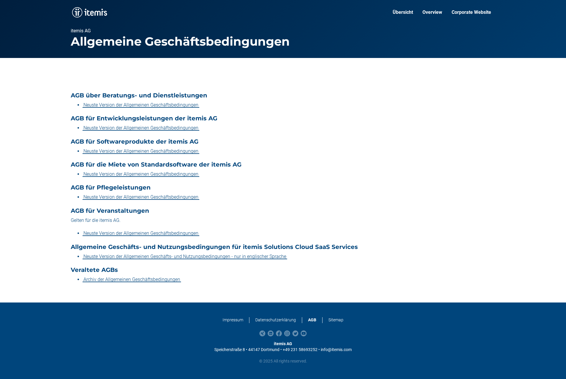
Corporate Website (471, 12)
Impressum (233, 320)
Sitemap (335, 320)
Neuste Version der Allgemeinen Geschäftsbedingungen (140, 105)
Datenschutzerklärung (275, 320)
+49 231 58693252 (300, 349)
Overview (432, 12)
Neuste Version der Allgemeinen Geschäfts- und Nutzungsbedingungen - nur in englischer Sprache (184, 256)
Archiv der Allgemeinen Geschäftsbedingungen (131, 279)
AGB (312, 320)
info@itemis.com (336, 349)
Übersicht (403, 12)
